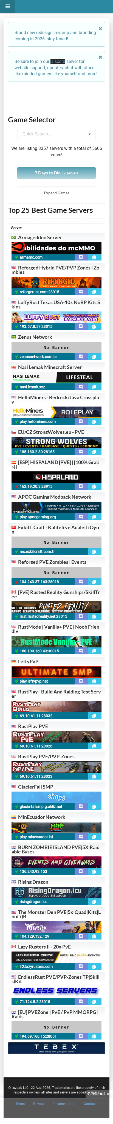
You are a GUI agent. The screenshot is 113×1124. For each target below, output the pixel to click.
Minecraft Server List (63, 1069)
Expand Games (56, 192)
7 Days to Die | (56, 172)
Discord (57, 61)
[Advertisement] (56, 98)
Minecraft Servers (25, 1069)
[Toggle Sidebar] (7, 6)
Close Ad (96, 1093)
